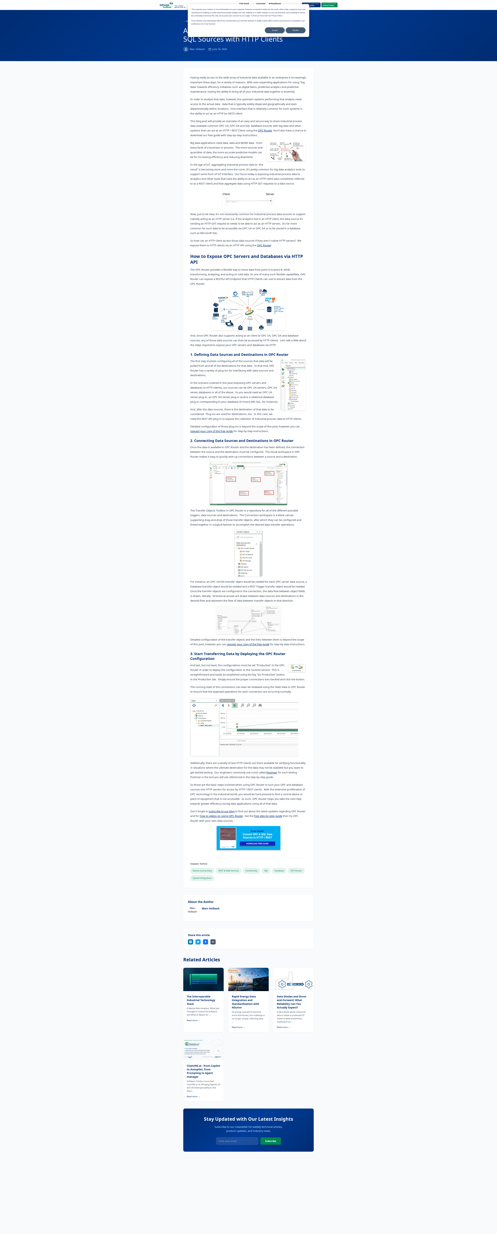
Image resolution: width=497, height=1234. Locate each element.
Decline (296, 30)
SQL (266, 870)
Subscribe (270, 1141)
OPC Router (265, 130)
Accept (275, 30)
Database (279, 870)
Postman (271, 772)
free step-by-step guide (268, 816)
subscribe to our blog (222, 811)
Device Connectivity (202, 870)
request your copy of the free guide (211, 431)
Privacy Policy (276, 16)
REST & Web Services (228, 870)
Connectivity (251, 870)
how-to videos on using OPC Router (221, 816)
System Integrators (202, 878)
